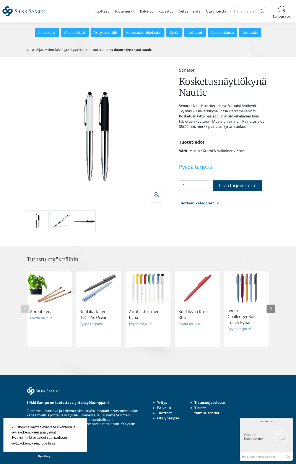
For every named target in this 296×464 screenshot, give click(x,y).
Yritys (162, 402)
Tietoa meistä (189, 11)
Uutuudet (250, 32)
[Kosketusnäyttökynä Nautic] (96, 137)
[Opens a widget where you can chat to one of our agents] (266, 439)
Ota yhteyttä (216, 11)
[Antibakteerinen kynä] (148, 309)
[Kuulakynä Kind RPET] (197, 309)
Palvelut (146, 11)
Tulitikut (195, 32)
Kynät (174, 32)
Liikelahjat (46, 32)
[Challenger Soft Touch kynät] (246, 309)
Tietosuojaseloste (209, 402)
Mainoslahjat (74, 32)
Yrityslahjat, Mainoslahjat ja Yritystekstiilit (57, 50)
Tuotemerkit (124, 11)
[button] (224, 203)
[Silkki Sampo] (24, 11)
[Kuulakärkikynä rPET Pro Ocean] (98, 309)
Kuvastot (165, 11)
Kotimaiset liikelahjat (143, 32)
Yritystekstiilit (105, 32)
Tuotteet (102, 11)
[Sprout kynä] (49, 309)
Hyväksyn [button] (45, 456)
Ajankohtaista (222, 32)
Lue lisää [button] (48, 443)
